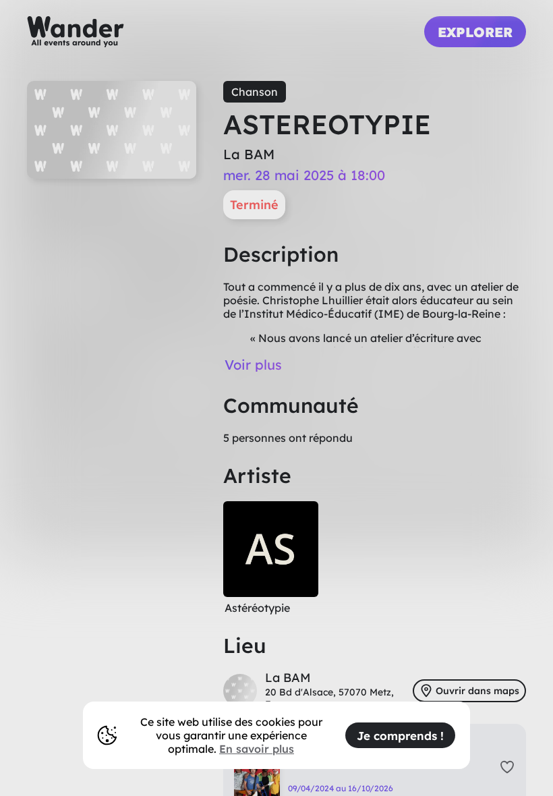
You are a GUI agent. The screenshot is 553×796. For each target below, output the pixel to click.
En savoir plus (256, 749)
